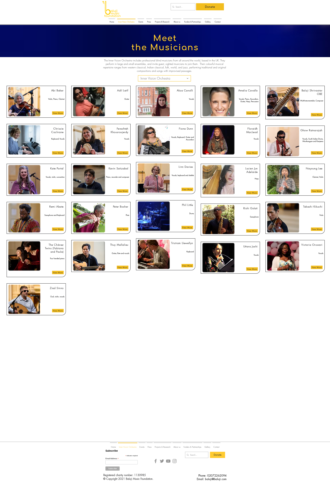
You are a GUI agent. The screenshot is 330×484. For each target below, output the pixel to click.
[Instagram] (174, 461)
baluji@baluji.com (216, 479)
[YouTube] (168, 461)
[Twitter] (162, 461)
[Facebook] (155, 461)
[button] (141, 21)
